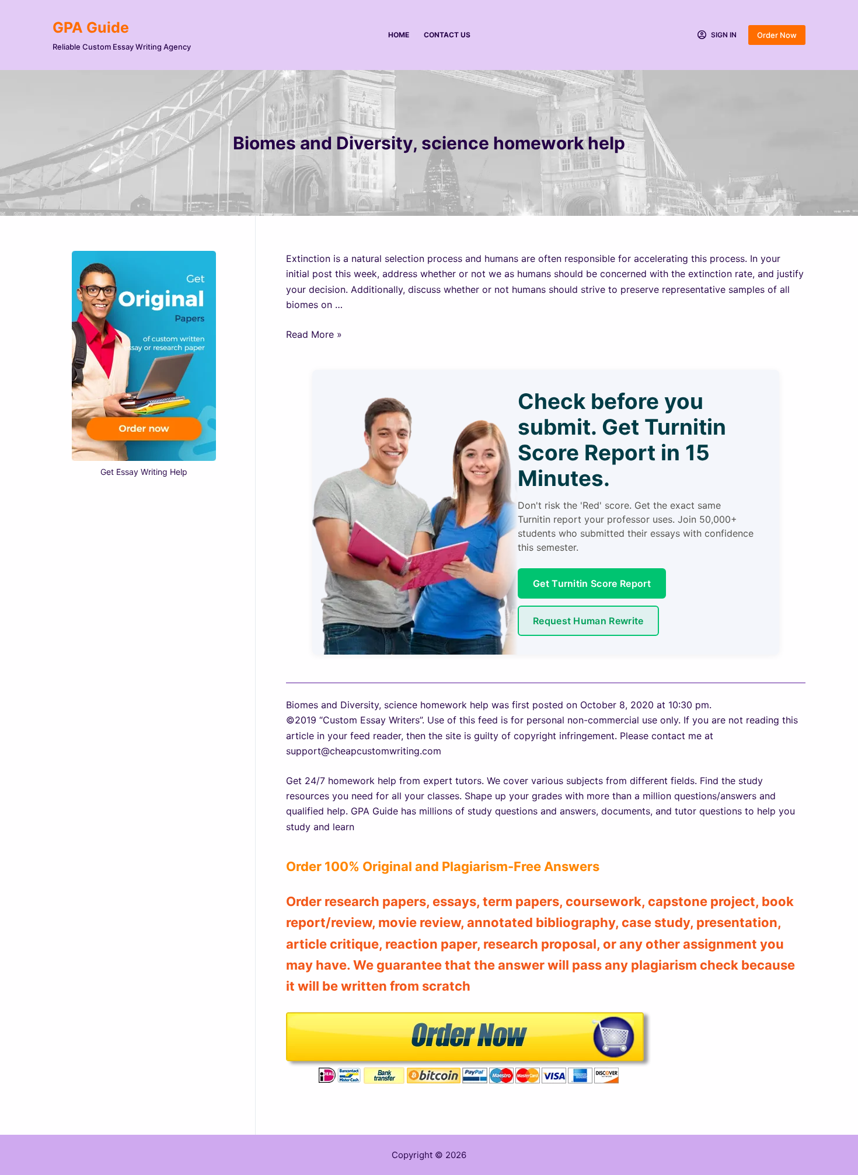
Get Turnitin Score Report (592, 583)
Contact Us (447, 34)
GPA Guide (91, 27)
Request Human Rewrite (588, 621)
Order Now (777, 35)
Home (398, 34)
